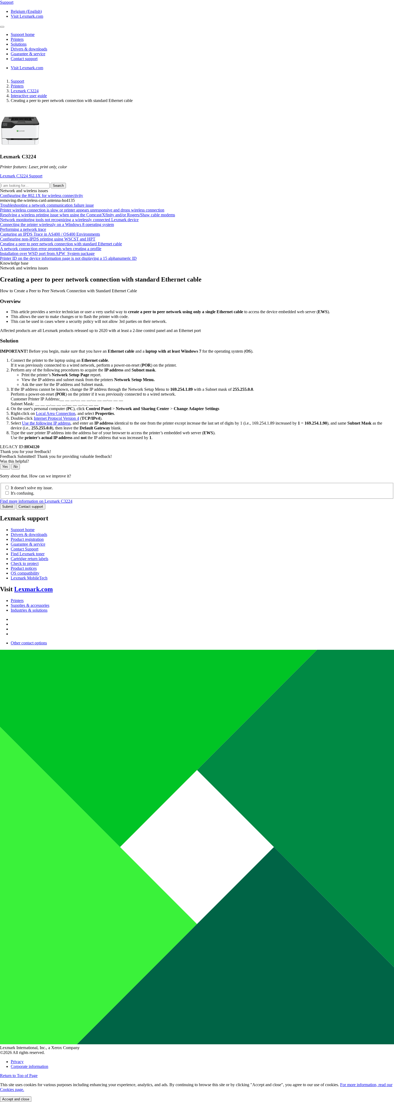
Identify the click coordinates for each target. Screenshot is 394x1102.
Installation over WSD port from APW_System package (47, 253)
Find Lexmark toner (27, 554)
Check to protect (25, 563)
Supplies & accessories (30, 605)
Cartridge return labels (29, 558)
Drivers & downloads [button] (29, 49)
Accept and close (15, 1099)
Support (17, 81)
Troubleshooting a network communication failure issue (47, 205)
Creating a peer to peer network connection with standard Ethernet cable (61, 244)
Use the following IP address (46, 423)
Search (58, 186)
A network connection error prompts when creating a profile (50, 248)
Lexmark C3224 (25, 91)
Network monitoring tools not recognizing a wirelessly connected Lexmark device (69, 219)
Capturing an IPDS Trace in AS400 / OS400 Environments (50, 234)
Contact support (30, 507)
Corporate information (29, 1066)
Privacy (17, 1061)
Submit (7, 507)
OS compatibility (25, 573)
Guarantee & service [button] (28, 54)
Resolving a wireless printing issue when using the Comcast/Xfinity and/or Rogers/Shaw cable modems (87, 215)
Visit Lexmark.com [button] (27, 16)
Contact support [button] (24, 58)
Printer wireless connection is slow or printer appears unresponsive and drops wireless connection (82, 210)
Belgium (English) (26, 11)
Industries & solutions (29, 610)
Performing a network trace (23, 229)
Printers (17, 86)
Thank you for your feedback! (25, 451)
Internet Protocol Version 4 (56, 418)
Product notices (24, 568)
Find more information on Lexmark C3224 (36, 501)
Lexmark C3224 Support (21, 176)
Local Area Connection (55, 413)
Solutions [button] (19, 44)
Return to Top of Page (19, 1075)
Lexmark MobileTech (29, 578)
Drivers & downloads (29, 534)
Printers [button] (17, 39)
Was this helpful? (14, 461)
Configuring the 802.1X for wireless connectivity (41, 195)
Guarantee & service (28, 544)
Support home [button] (23, 34)
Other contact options (29, 643)
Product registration (27, 539)
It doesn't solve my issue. (32, 488)
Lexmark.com (33, 589)
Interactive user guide (29, 95)
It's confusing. (22, 493)
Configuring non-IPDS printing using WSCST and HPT (47, 239)
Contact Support (24, 549)
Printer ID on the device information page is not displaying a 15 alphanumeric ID (68, 258)
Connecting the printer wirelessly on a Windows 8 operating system (57, 224)
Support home (23, 529)
